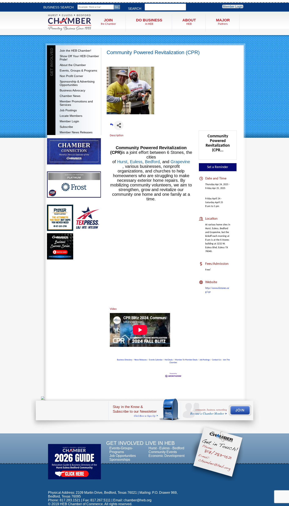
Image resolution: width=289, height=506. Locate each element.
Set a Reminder (217, 167)
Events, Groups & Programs (78, 70)
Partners (223, 21)
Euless (136, 161)
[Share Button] (119, 125)
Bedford (152, 161)
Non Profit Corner (71, 76)
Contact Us (216, 360)
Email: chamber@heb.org (132, 500)
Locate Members (71, 115)
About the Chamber (73, 65)
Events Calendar (155, 360)
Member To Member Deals (186, 360)
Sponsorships (119, 459)
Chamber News (70, 96)
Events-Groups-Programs (121, 450)
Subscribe (66, 126)
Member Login (233, 6)
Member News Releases (76, 132)
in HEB (149, 21)
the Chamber (108, 21)
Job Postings (68, 110)
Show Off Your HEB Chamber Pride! (79, 57)
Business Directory (124, 360)
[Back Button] (111, 126)
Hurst (122, 161)
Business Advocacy (72, 90)
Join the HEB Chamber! (75, 50)
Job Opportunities (122, 456)
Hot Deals (169, 360)
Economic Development (166, 456)
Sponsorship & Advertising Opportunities (77, 83)
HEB (189, 21)
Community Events (163, 452)
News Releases (140, 360)
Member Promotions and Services (76, 103)
